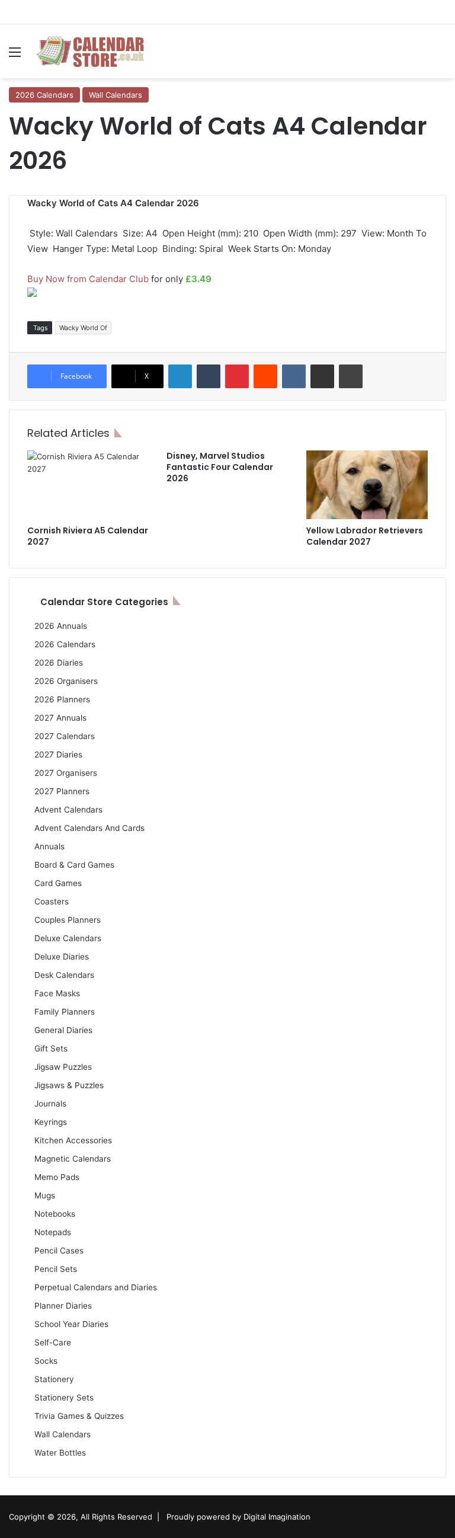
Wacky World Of (83, 328)
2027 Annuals (60, 717)
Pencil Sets (55, 1269)
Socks (45, 1361)
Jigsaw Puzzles (63, 1067)
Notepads (52, 1232)
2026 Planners (62, 699)
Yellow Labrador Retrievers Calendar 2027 (364, 536)
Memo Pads (56, 1177)
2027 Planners (61, 791)
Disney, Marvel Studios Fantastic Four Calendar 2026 (219, 467)
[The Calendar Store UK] (92, 51)
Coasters (51, 901)
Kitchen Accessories (73, 1140)
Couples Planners (67, 920)
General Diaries (63, 1030)
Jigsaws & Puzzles (69, 1085)
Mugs (44, 1195)
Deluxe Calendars (67, 938)
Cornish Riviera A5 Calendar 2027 (87, 536)
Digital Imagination (276, 1516)
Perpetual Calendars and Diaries (95, 1287)
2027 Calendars (64, 736)
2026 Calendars (44, 95)
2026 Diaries (58, 662)
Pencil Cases (59, 1250)
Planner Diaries (63, 1305)
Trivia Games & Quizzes (79, 1416)
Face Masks (57, 993)
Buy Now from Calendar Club (88, 278)
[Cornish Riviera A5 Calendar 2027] (88, 484)
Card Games (58, 883)
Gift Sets (51, 1048)
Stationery (54, 1379)
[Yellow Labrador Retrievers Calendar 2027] (367, 484)
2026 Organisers (66, 681)
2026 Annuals (60, 626)
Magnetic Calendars (72, 1158)
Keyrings (50, 1122)
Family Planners (64, 1011)
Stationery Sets (64, 1397)
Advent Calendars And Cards (89, 828)
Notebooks (54, 1214)
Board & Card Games (74, 864)
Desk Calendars (64, 975)
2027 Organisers (65, 773)
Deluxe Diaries (61, 956)
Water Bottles (60, 1452)
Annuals (49, 846)
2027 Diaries (58, 754)
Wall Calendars (115, 95)
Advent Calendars (68, 809)
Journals (50, 1103)
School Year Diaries (71, 1324)
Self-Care (52, 1342)
